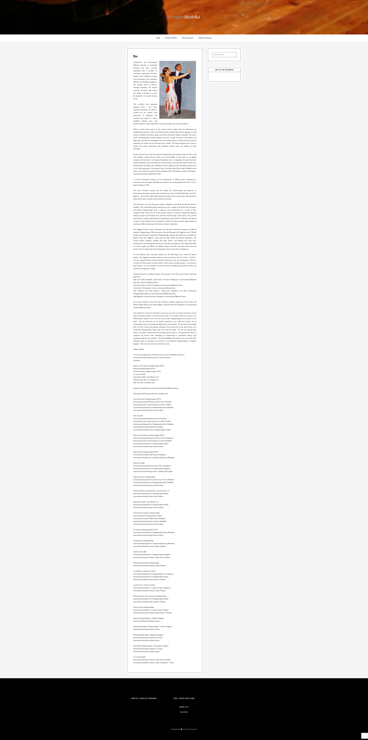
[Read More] (184, 712)
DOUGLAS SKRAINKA (184, 17)
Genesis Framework (191, 729)
